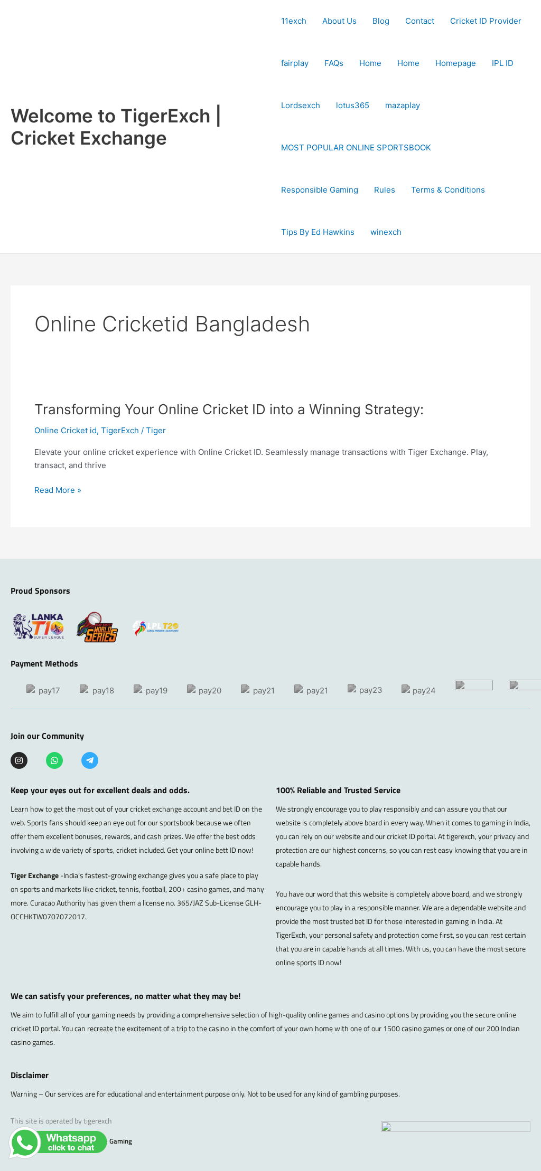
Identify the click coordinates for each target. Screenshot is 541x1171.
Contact (419, 21)
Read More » (57, 490)
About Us (339, 21)
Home (370, 63)
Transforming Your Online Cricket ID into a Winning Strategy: (229, 409)
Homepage (455, 63)
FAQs (333, 63)
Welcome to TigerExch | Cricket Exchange (116, 126)
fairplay (295, 63)
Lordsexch (300, 105)
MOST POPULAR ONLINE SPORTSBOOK (356, 147)
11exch (293, 21)
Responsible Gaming (319, 190)
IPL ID (503, 63)
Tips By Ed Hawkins (318, 232)
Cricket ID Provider (485, 21)
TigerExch (120, 430)
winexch (386, 232)
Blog (380, 21)
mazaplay (402, 105)
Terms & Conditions (448, 190)
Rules (384, 190)
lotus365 (352, 105)
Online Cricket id (65, 430)
